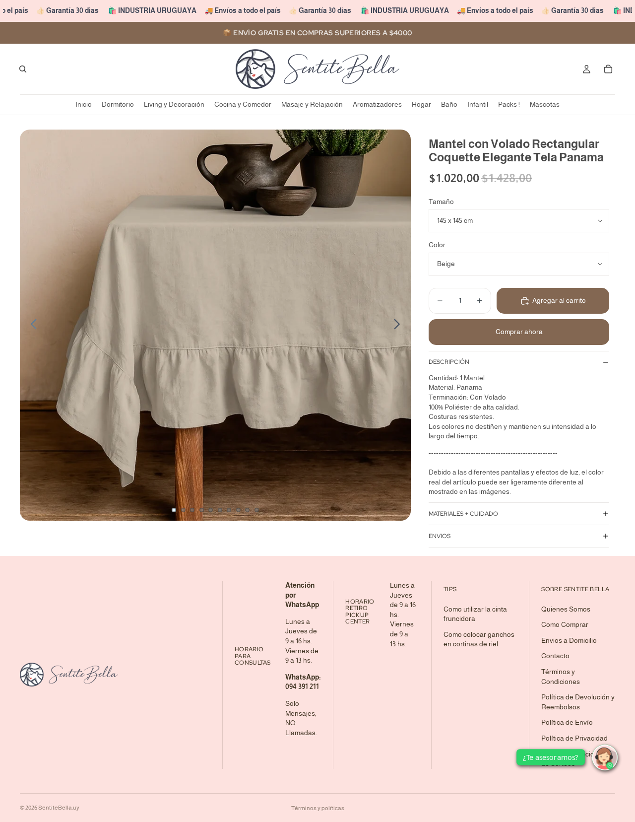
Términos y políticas (317, 808)
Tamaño (441, 202)
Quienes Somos (565, 609)
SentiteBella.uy (58, 807)
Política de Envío (567, 722)
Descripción (449, 362)
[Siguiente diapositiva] (399, 325)
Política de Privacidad (574, 738)
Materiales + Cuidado (463, 514)
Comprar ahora (519, 332)
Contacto (555, 656)
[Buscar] (23, 69)
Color (437, 245)
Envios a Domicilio (569, 640)
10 (257, 509)
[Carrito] (608, 69)
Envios (439, 536)
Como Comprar (564, 624)
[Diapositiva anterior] (31, 325)
